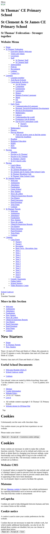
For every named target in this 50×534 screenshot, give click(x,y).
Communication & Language (27, 106)
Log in (8, 398)
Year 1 (18, 250)
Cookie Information (13, 391)
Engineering (20, 89)
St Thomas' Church (18, 159)
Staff (12, 58)
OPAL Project (16, 167)
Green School (16, 189)
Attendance (15, 185)
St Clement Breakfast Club (21, 170)
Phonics (14, 130)
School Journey (17, 283)
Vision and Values (18, 54)
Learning (9, 75)
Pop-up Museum (17, 132)
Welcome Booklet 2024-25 (16, 370)
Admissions (15, 183)
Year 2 (18, 255)
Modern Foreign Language (26, 95)
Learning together (17, 78)
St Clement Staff (22, 62)
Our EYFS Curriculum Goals (27, 121)
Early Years (15, 104)
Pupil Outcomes (17, 200)
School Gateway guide (14, 372)
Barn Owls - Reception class (26, 248)
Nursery (23, 124)
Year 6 (18, 272)
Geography (20, 91)
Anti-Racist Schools (18, 80)
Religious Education (18, 141)
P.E (17, 100)
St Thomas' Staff (22, 60)
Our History (15, 198)
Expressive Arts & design (25, 119)
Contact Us (15, 73)
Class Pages (15, 240)
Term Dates (15, 205)
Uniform (14, 207)
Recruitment (15, 69)
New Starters (16, 191)
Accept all (14, 437)
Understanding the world (25, 117)
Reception (24, 126)
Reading (14, 139)
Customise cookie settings (29, 437)
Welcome (14, 180)
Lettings (14, 71)
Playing (9, 163)
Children (9, 237)
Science (18, 102)
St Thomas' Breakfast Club (21, 174)
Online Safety (16, 281)
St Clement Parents (13, 178)
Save (22, 532)
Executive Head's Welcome (21, 51)
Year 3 (18, 259)
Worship (14, 152)
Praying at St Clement (19, 156)
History (18, 93)
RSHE (13, 143)
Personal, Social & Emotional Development (32, 108)
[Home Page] (3, 4)
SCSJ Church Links (18, 161)
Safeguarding (16, 65)
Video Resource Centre (20, 286)
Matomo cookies (13, 489)
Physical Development (24, 110)
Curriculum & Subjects (19, 82)
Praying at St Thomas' (19, 154)
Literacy (19, 115)
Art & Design (21, 84)
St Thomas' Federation (14, 49)
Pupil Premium (16, 202)
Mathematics (20, 113)
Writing (13, 148)
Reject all (5, 437)
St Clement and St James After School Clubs (28, 172)
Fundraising (15, 187)
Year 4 (18, 264)
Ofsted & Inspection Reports (22, 196)
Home (8, 47)
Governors (15, 56)
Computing (20, 86)
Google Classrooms (18, 279)
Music (18, 97)
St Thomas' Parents (13, 209)
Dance (18, 277)
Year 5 (18, 268)
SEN (12, 145)
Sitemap (9, 389)
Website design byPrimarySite (18, 406)
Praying (9, 150)
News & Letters (17, 194)
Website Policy (11, 393)
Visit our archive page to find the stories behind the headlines (31, 136)
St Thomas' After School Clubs (22, 176)
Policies (14, 67)
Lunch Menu (16, 165)
